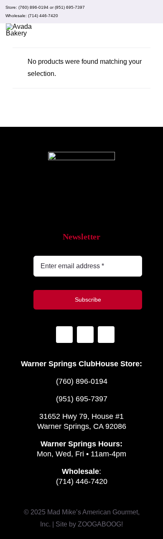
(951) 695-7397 (70, 7)
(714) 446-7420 (43, 15)
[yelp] (152, 11)
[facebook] (138, 11)
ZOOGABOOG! (100, 524)
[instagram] (125, 11)
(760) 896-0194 (33, 7)
